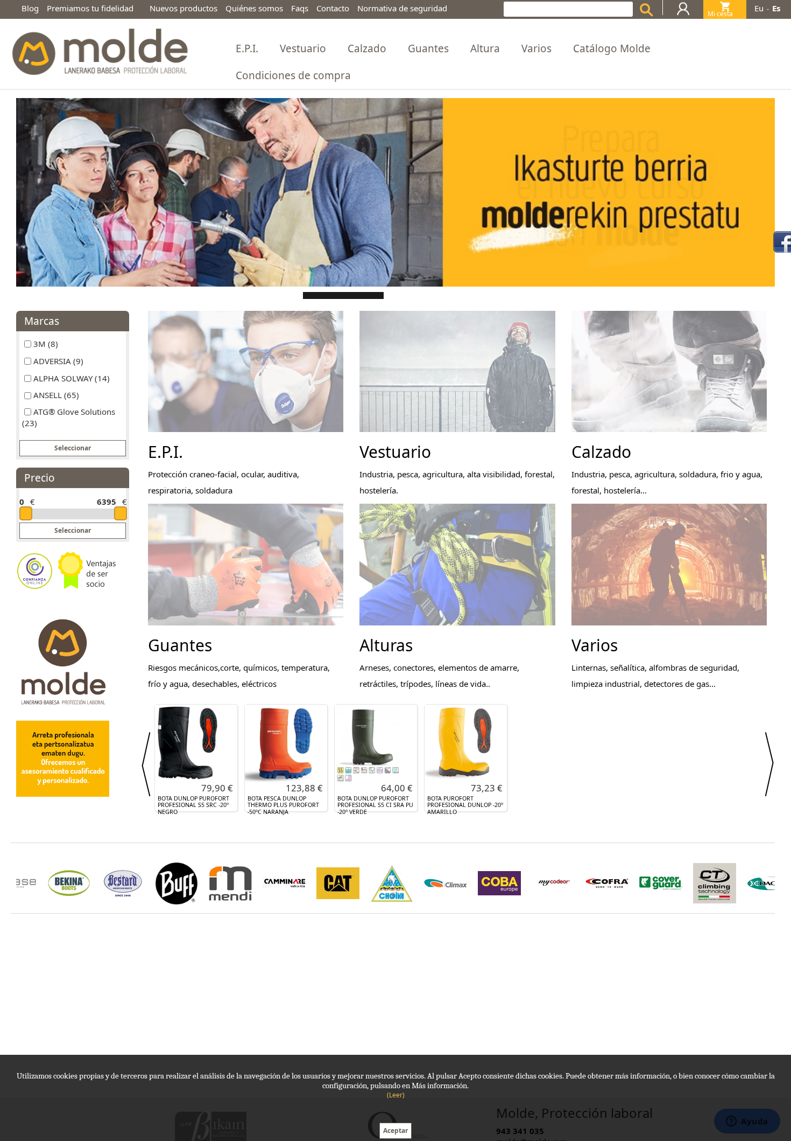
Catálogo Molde (612, 48)
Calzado (367, 48)
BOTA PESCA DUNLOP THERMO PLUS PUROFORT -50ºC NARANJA (283, 805)
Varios (536, 48)
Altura (485, 48)
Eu (759, 8)
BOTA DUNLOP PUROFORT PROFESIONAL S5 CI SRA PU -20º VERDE (375, 805)
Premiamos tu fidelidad (90, 8)
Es (776, 8)
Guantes (428, 48)
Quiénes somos (254, 8)
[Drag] (25, 513)
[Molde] (99, 48)
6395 (106, 501)
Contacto (332, 8)
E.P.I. (247, 48)
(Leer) (396, 1095)
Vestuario (303, 48)
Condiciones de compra (293, 75)
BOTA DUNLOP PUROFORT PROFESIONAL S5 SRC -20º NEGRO (193, 805)
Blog (30, 8)
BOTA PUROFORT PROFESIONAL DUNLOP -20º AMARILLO (465, 805)
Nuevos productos (183, 8)
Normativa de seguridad (402, 8)
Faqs (299, 8)
